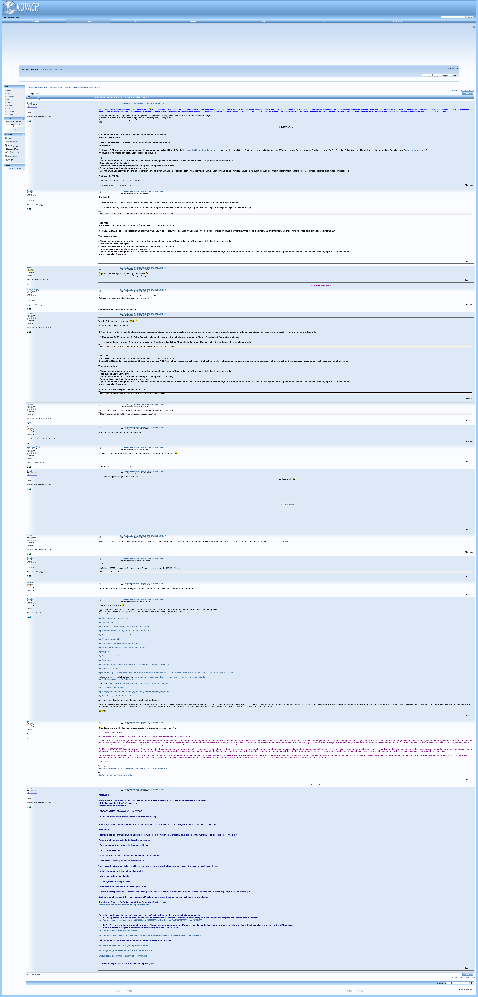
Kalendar (263, 21)
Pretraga (193, 21)
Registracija (397, 21)
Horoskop (10, 111)
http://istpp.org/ (103, 652)
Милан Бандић (57, 87)
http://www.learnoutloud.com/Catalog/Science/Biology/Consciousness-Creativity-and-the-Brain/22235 (134, 664)
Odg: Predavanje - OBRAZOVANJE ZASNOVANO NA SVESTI (143, 191)
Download (10, 96)
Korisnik (8, 119)
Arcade (9, 105)
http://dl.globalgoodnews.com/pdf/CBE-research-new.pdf (125, 951)
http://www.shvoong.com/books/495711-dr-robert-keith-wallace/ (120, 696)
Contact (9, 114)
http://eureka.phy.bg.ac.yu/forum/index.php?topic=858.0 (124, 905)
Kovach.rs (29, 87)
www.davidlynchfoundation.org (201, 150)
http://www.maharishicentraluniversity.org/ (113, 618)
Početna (35, 21)
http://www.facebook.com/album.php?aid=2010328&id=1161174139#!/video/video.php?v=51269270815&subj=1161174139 (150, 920)
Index (8, 90)
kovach (247, 993)
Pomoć (135, 21)
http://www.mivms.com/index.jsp (110, 668)
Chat (8, 108)
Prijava (324, 21)
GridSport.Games (14, 168)
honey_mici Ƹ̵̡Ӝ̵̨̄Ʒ (33, 290)
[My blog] (30, 310)
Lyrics (20, 17)
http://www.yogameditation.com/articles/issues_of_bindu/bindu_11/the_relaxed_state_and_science (133, 692)
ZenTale (30, 103)
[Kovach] (30, 121)
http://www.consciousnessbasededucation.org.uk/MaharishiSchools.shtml (124, 626)
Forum (89, 21)
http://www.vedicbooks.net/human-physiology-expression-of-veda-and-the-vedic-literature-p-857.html (170, 677)
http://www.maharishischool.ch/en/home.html (114, 635)
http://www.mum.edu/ (106, 622)
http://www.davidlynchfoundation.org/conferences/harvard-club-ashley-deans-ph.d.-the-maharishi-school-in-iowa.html (149, 935)
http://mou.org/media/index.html (109, 639)
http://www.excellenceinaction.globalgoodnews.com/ (123, 946)
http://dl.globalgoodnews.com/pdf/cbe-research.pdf (122, 956)
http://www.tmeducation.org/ (108, 656)
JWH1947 (30, 583)
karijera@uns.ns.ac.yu (125, 180)
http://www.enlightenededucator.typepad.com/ (118, 930)
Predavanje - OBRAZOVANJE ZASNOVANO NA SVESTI (82, 87)
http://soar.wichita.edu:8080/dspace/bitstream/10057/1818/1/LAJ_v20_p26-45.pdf (138, 683)
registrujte (58, 69)
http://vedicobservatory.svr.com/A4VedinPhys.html (116, 679)
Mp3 (8, 99)
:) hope (29, 268)
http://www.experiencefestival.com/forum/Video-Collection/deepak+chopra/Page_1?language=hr (132, 768)
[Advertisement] (239, 46)
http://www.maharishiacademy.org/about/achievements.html (119, 643)
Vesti (45, 87)
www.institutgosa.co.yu (415, 150)
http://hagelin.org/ (104, 660)
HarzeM (472, 989)
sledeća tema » (468, 90)
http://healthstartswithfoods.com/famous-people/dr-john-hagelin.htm (122, 647)
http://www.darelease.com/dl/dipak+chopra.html (115, 775)
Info (40, 87)
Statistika (8, 134)
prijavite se (47, 69)
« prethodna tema (456, 90)
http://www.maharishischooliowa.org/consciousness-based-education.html (124, 631)
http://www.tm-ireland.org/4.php (115, 687)
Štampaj (467, 93)
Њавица (30, 427)
